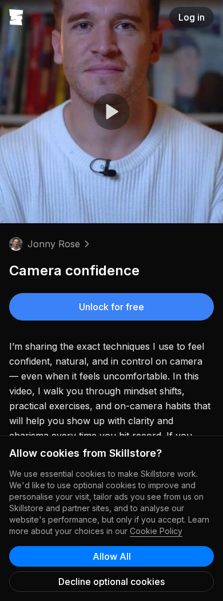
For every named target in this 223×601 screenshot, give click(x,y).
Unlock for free (111, 307)
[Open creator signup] (16, 17)
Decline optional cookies (111, 581)
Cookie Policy (156, 531)
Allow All (112, 556)
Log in (191, 17)
